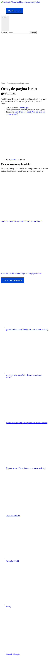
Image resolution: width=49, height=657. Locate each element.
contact (13, 159)
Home (3, 83)
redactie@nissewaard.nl (21, 221)
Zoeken (4, 32)
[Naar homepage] (20, 2)
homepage (24, 107)
